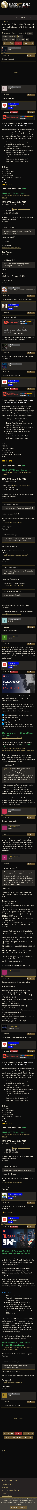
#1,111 (32, 672)
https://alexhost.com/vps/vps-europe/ (14, 555)
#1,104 (32, 296)
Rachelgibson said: (10, 567)
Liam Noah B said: (10, 504)
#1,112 (32, 818)
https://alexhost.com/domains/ (12, 522)
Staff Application (7, 1484)
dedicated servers (7, 36)
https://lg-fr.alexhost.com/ (21, 209)
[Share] (28, 55)
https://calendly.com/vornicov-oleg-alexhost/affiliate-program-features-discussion (18, 750)
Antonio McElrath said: (11, 591)
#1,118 (32, 1203)
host (15, 36)
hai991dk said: (8, 260)
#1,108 (32, 389)
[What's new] (30, 17)
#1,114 (32, 864)
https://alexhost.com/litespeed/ (12, 585)
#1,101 (32, 56)
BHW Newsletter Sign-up (10, 1490)
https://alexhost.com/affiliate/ (12, 738)
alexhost (29, 33)
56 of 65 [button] (18, 43)
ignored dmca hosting (8, 39)
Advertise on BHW (18, 72)
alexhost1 (7, 33)
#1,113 (32, 834)
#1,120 (32, 1402)
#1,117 (32, 1051)
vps (27, 39)
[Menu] (2, 17)
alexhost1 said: (9, 317)
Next (26, 43)
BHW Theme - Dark (10, 1480)
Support (4, 1493)
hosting (20, 36)
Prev (11, 43)
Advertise (5, 1487)
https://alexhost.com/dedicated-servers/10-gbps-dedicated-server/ (17, 1348)
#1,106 (32, 353)
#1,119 (32, 1227)
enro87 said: (8, 228)
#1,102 (32, 95)
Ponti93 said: (8, 765)
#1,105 (32, 313)
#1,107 (32, 372)
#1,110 (32, 644)
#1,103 (32, 112)
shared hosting (20, 39)
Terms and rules (7, 1496)
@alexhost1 (6, 647)
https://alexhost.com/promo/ (11, 248)
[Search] (35, 17)
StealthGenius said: (10, 1362)
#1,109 (32, 627)
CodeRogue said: (9, 1167)
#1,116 (32, 1034)
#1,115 (32, 979)
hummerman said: (9, 868)
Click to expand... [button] (18, 333)
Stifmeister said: (9, 535)
